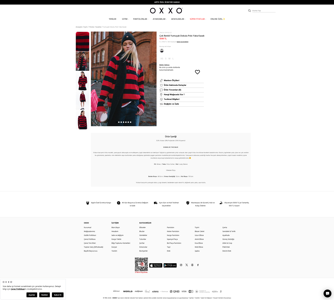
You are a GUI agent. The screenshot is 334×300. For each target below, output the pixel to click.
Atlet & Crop (227, 243)
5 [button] (126, 122)
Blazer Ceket (199, 231)
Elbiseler (142, 227)
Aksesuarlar (177, 19)
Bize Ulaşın (116, 227)
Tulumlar (142, 239)
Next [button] (92, 79)
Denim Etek (226, 251)
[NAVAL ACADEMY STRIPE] (161, 50)
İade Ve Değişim (206, 298)
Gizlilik (197, 298)
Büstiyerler (143, 251)
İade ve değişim (117, 235)
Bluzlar (142, 231)
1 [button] (116, 122)
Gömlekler (143, 235)
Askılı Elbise (199, 239)
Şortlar (142, 243)
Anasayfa (79, 27)
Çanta (224, 227)
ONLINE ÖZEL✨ (217, 19)
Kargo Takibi (116, 239)
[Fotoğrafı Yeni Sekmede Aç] (155, 33)
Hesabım (115, 231)
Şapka (197, 251)
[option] (83, 61)
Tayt (168, 247)
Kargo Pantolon (173, 235)
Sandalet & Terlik (228, 231)
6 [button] (128, 122)
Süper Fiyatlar (197, 19)
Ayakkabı (226, 235)
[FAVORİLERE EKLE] (197, 72)
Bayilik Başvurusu (90, 251)
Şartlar (191, 298)
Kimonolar (143, 247)
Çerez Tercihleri (90, 243)
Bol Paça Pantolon (174, 243)
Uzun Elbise (199, 235)
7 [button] (130, 122)
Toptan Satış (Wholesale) (93, 247)
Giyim (124, 19)
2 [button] (119, 122)
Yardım (114, 251)
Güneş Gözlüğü (228, 239)
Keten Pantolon (173, 231)
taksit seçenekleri (182, 42)
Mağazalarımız (89, 231)
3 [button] (121, 122)
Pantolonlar (140, 19)
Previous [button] (73, 80)
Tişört (197, 227)
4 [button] (123, 122)
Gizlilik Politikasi (90, 235)
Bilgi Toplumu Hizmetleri (121, 243)
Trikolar (91, 27)
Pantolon (170, 227)
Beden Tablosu (164, 65)
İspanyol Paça (172, 239)
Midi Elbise (199, 247)
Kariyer (114, 247)
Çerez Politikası (90, 239)
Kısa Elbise (199, 243)
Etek (168, 251)
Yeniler (112, 19)
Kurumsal (87, 227)
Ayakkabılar (159, 19)
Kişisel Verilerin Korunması (222, 298)
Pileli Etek (226, 247)
